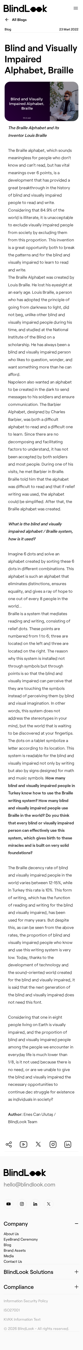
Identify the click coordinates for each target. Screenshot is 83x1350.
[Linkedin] (35, 1204)
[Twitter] (48, 1204)
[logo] (25, 1172)
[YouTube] (8, 1204)
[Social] (12, 1143)
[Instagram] (22, 1204)
